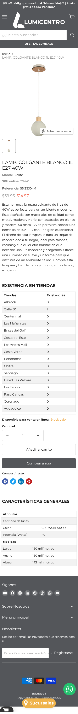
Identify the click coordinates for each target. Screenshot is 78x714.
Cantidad (8, 426)
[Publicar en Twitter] (13, 481)
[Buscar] (72, 35)
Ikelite (18, 175)
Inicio (6, 54)
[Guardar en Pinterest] (29, 481)
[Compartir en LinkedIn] (21, 481)
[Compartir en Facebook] (5, 481)
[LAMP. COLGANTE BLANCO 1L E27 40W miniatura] (9, 146)
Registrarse (63, 653)
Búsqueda (39, 693)
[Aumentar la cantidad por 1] (38, 435)
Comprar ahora (39, 463)
